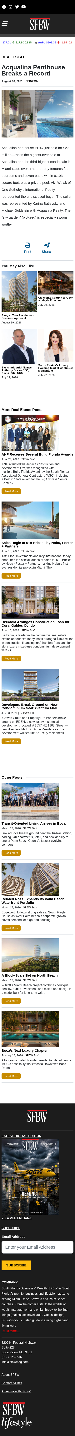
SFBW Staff (33, 81)
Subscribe (16, 1265)
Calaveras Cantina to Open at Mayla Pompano (55, 299)
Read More (11, 491)
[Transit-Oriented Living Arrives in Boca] (30, 802)
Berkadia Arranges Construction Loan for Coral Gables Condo (35, 623)
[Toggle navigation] (4, 24)
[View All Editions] (30, 1177)
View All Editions (17, 1218)
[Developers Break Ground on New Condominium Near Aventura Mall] (30, 686)
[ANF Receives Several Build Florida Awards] (30, 434)
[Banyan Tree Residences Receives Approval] (19, 292)
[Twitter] (17, 7)
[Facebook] (4, 7)
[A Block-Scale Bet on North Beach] (30, 956)
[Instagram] (10, 7)
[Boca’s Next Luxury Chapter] (30, 1030)
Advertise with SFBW (16, 1391)
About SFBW (10, 1374)
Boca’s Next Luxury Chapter (25, 1050)
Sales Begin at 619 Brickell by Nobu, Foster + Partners (37, 544)
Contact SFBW (12, 1383)
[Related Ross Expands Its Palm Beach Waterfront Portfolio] (30, 880)
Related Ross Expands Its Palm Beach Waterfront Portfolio (33, 901)
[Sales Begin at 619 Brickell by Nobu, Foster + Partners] (30, 521)
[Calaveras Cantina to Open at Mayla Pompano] (55, 283)
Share (46, 252)
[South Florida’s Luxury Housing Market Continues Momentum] (55, 346)
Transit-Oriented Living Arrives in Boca (34, 823)
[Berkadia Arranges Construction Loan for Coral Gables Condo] (30, 603)
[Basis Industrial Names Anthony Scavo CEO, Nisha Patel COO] (19, 347)
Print (27, 252)
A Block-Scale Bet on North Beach (30, 975)
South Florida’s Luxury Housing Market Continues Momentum (55, 368)
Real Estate (14, 57)
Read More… (11, 1330)
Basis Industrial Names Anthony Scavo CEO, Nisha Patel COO (17, 370)
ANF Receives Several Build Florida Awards (37, 454)
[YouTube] (23, 7)
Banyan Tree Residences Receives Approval (18, 317)
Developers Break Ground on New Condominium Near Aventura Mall (30, 706)
